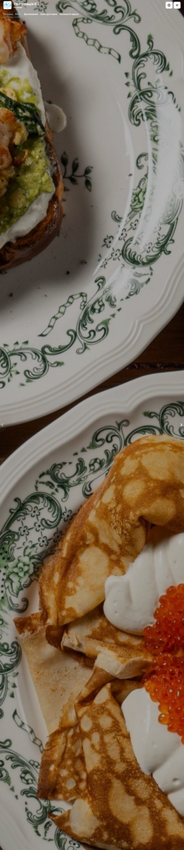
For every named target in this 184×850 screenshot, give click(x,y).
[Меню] (177, 5)
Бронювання (31, 14)
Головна (8, 14)
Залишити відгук (69, 14)
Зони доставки (48, 14)
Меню (18, 14)
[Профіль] (169, 5)
